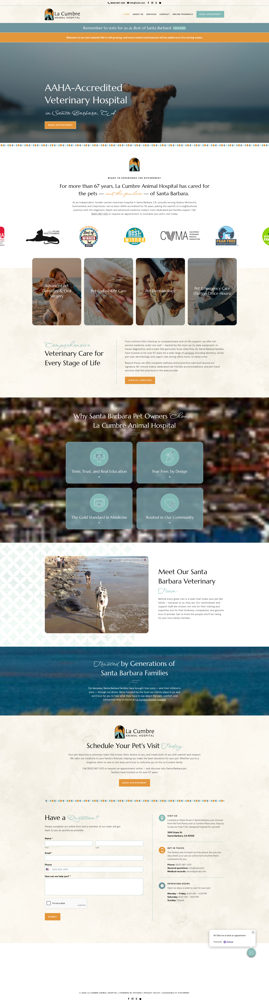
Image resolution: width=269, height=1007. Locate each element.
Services (151, 14)
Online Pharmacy (183, 14)
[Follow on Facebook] (148, 3)
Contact (165, 14)
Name (49, 838)
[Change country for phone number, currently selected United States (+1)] (48, 869)
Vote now (179, 28)
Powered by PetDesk (131, 993)
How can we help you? (58, 876)
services (189, 352)
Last (97, 848)
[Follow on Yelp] (156, 3)
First (47, 848)
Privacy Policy (152, 993)
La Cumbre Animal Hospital (150, 699)
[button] (251, 952)
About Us (138, 14)
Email (48, 853)
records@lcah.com (196, 871)
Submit (52, 916)
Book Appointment (210, 14)
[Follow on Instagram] (152, 3)
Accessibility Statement (176, 993)
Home (127, 14)
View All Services (140, 380)
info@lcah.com (196, 868)
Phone (48, 864)
